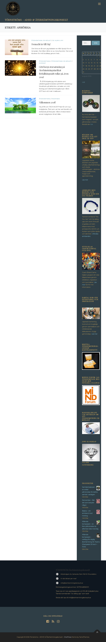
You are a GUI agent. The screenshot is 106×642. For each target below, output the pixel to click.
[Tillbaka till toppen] (97, 632)
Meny (99, 4)
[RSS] (53, 621)
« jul (83, 82)
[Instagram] (58, 621)
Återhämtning (44, 61)
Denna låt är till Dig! (41, 44)
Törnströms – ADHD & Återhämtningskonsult (36, 19)
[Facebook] (47, 621)
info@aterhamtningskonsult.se (71, 583)
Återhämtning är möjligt (41, 40)
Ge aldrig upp (58, 40)
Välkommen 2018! (47, 102)
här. (92, 124)
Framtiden (56, 98)
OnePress (67, 637)
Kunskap (42, 63)
